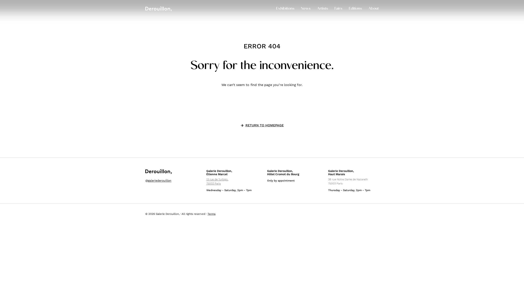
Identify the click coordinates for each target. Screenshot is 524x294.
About (373, 8)
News (306, 8)
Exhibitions (285, 8)
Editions (355, 8)
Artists (322, 8)
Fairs (338, 8)
